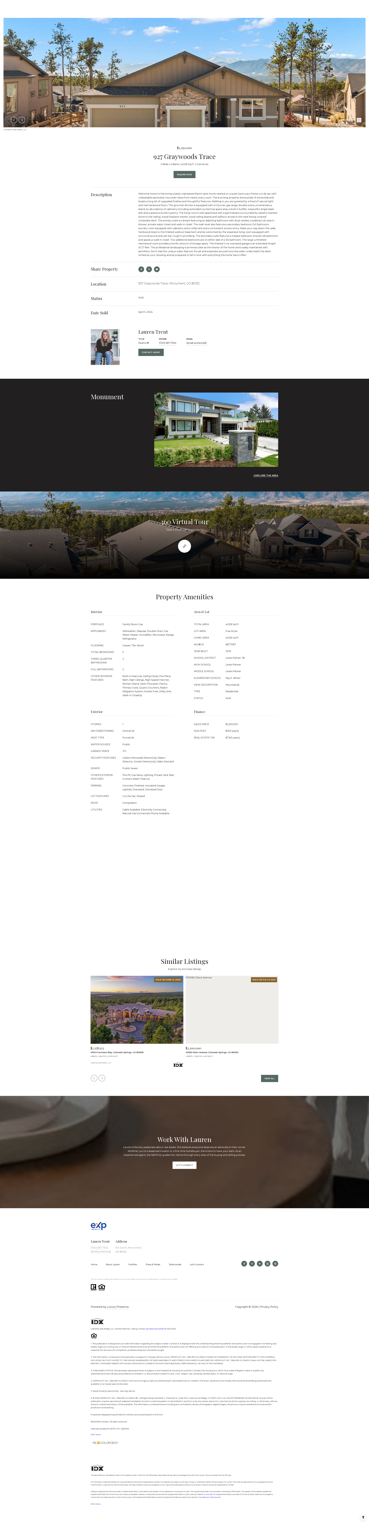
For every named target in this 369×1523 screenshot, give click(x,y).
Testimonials (175, 1264)
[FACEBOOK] (244, 1264)
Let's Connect (197, 1264)
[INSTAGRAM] (252, 1264)
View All (269, 1078)
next (21, 120)
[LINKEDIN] (260, 1264)
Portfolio (132, 1264)
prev (14, 120)
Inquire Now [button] (184, 174)
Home (94, 1264)
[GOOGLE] (275, 1264)
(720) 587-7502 (167, 343)
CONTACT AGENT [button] (151, 352)
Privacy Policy (269, 1306)
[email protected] (154, 1329)
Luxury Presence (118, 1306)
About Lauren (113, 1264)
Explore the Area (266, 475)
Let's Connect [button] (184, 1165)
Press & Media (153, 1264)
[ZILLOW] (267, 1264)
